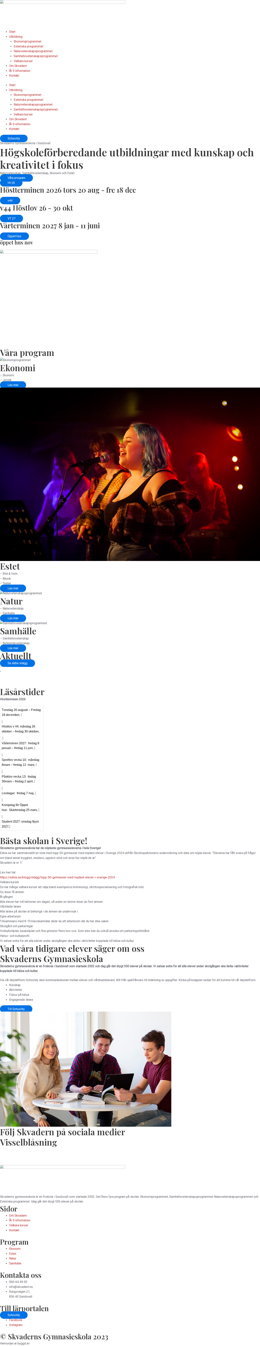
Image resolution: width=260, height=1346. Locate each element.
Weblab (35, 1343)
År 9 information (19, 71)
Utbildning (15, 36)
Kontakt (14, 75)
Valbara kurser (23, 61)
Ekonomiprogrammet (27, 41)
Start (12, 32)
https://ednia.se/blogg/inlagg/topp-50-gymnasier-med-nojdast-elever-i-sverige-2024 (57, 877)
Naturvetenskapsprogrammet (33, 51)
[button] (11, 183)
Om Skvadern (18, 66)
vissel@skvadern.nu (72, 1162)
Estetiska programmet (28, 46)
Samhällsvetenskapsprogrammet (36, 56)
